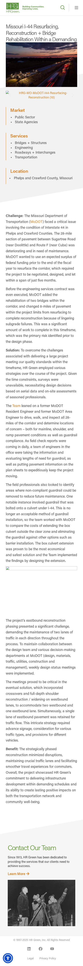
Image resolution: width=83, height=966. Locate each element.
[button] (10, 95)
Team (16, 405)
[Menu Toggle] (76, 7)
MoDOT (36, 221)
